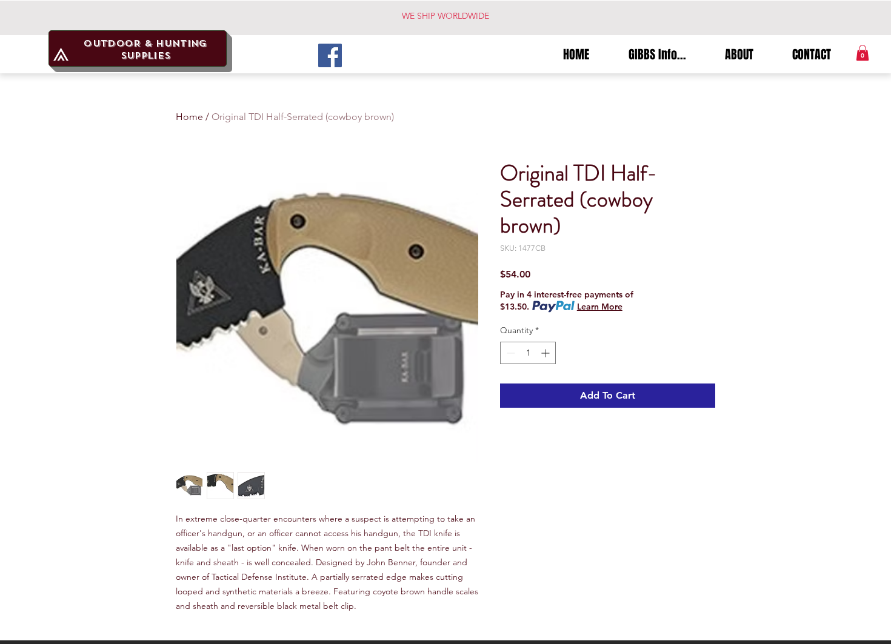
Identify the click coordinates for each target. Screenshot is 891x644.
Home (189, 116)
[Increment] (546, 352)
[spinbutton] (528, 352)
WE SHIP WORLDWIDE (445, 15)
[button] (862, 53)
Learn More (599, 306)
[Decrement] (509, 352)
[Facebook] (330, 55)
